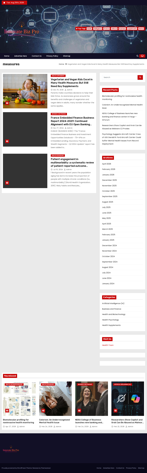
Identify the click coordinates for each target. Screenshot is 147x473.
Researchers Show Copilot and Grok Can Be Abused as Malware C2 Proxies (127, 423)
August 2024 (107, 267)
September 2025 (109, 196)
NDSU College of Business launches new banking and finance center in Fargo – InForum (120, 116)
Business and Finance (59, 114)
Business (122, 29)
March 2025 (107, 229)
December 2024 (109, 245)
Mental (141, 29)
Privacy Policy (52, 56)
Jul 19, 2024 (58, 169)
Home (6, 56)
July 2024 (106, 272)
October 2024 (108, 256)
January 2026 (108, 174)
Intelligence (98, 29)
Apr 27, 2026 (11, 426)
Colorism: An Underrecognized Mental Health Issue (54, 421)
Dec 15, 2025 (58, 90)
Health (89, 29)
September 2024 (109, 261)
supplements (132, 29)
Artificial (114, 29)
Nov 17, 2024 (58, 128)
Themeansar (46, 468)
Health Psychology (58, 155)
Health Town (107, 345)
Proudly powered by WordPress (14, 468)
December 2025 (109, 180)
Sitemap (66, 56)
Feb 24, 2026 (47, 426)
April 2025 (106, 223)
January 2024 (108, 283)
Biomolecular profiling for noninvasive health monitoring (18, 421)
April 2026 (106, 164)
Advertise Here (20, 56)
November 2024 (109, 251)
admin (69, 90)
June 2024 (106, 278)
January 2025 (108, 240)
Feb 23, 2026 (119, 426)
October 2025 (108, 191)
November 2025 (109, 185)
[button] (137, 56)
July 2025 (106, 207)
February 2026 (108, 169)
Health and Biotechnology (113, 314)
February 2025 (108, 234)
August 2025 (107, 202)
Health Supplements (58, 76)
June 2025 (106, 212)
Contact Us (36, 56)
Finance (106, 29)
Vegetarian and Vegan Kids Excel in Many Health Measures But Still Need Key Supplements (72, 83)
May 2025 (106, 218)
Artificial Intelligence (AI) (113, 303)
